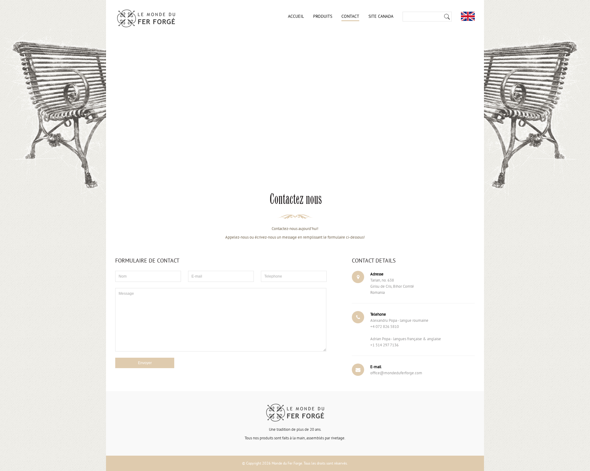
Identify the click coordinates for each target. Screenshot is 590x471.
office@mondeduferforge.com (396, 372)
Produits (322, 16)
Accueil (296, 16)
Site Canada (380, 16)
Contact (350, 16)
